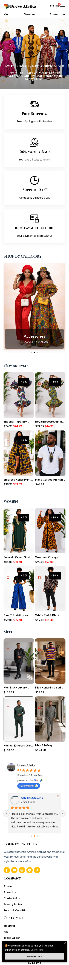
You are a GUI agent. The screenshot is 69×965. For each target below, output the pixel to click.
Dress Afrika (26, 765)
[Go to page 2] (34, 836)
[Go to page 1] (31, 836)
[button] (2, 50)
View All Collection (34, 342)
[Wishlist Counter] (52, 6)
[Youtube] (14, 870)
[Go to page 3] (37, 836)
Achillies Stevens (32, 797)
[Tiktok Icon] (37, 870)
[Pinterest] (29, 870)
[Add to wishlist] (8, 384)
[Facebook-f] (7, 870)
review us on (26, 785)
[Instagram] (22, 870)
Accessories (34, 336)
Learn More (37, 949)
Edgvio (36, 962)
